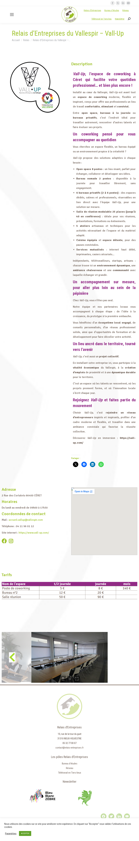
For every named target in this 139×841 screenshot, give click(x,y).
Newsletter (119, 19)
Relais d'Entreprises (92, 10)
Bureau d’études (111, 10)
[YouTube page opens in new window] (128, 3)
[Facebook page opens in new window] (112, 3)
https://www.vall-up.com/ (34, 532)
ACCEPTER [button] (25, 833)
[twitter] (111, 816)
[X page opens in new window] (118, 3)
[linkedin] (119, 816)
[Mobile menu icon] (11, 14)
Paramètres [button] (10, 833)
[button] (12, 657)
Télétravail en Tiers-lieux (69, 772)
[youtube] (127, 816)
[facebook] (103, 816)
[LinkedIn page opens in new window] (123, 3)
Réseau (125, 10)
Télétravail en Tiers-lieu (101, 19)
